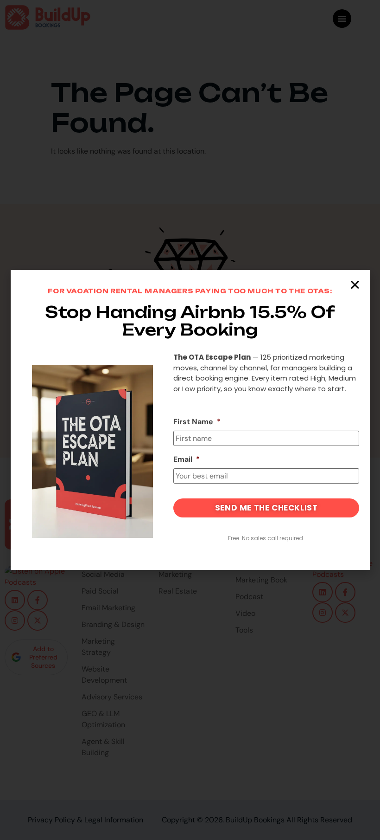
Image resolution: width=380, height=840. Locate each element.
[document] (190, 420)
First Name (197, 421)
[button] (355, 285)
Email (186, 459)
